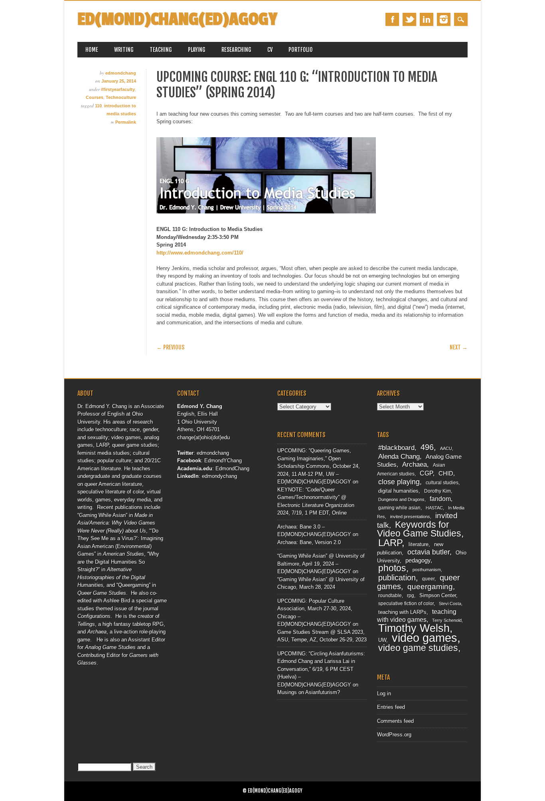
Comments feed (395, 721)
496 (427, 447)
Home (91, 49)
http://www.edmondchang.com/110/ (199, 253)
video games (424, 637)
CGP (426, 473)
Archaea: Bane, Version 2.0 (309, 542)
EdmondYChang (223, 461)
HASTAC (434, 507)
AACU (446, 448)
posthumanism (427, 569)
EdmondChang (232, 469)
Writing (124, 49)
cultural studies (442, 482)
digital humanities (398, 491)
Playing (196, 49)
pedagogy (417, 560)
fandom (440, 498)
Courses (94, 97)
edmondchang (120, 73)
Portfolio (300, 49)
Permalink (125, 122)
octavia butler (428, 552)
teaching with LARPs (402, 612)
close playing (399, 481)
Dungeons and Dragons (401, 499)
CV (269, 49)
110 (98, 105)
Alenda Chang (399, 456)
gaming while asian (399, 508)
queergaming (430, 586)
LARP (390, 542)
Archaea (414, 464)
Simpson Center (437, 595)
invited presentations (410, 516)
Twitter (409, 19)
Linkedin (426, 19)
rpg (410, 595)
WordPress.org (394, 735)
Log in (384, 693)
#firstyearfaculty (118, 89)
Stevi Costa (450, 603)
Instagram (443, 19)
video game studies (418, 648)
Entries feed (391, 707)
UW (382, 640)
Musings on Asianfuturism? (308, 692)
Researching (236, 49)
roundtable (390, 595)
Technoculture (121, 97)
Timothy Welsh (414, 628)
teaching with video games (416, 615)
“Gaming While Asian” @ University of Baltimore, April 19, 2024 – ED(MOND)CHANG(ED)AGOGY (321, 563)
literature (418, 544)
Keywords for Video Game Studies (419, 529)
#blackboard (396, 448)
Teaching (161, 49)
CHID (445, 473)
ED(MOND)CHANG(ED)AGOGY (177, 19)
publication (397, 577)
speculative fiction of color (406, 603)
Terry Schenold (447, 620)
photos (392, 568)
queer (428, 579)
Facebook (392, 19)
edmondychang (219, 476)
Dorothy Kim (437, 491)
